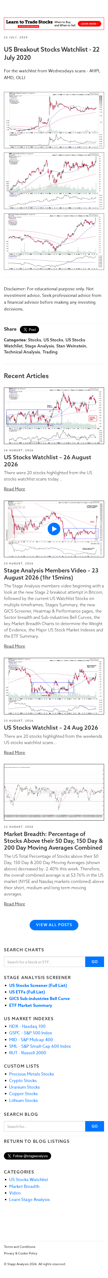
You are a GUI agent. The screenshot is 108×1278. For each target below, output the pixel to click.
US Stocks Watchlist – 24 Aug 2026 (51, 727)
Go (95, 961)
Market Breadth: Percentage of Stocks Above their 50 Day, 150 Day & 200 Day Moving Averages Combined (53, 840)
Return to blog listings (36, 1141)
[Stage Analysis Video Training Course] (54, 24)
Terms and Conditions (19, 1246)
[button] (54, 415)
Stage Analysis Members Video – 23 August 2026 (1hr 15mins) (51, 574)
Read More (14, 489)
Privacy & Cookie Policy (20, 1253)
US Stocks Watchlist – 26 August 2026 (47, 461)
